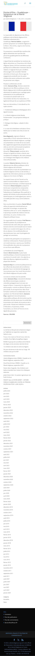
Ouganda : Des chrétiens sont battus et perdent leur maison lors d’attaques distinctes (16, 370)
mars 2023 (6, 402)
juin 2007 (6, 584)
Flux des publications (11, 617)
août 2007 (6, 579)
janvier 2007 (7, 593)
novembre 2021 (8, 446)
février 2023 (7, 404)
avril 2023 (6, 399)
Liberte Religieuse (11, 19)
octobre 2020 (7, 482)
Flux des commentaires (11, 620)
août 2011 (6, 576)
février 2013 (7, 548)
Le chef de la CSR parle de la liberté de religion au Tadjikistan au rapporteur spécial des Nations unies (16, 332)
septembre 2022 (8, 418)
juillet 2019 (6, 521)
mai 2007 (6, 587)
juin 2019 (6, 523)
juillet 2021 (6, 457)
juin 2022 (6, 427)
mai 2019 (6, 526)
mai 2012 (6, 557)
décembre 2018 (8, 540)
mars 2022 (6, 435)
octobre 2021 (7, 449)
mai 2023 (6, 396)
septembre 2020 (8, 485)
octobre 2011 (7, 570)
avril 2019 (6, 529)
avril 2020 (6, 496)
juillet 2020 (6, 490)
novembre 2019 (8, 510)
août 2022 (6, 421)
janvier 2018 (7, 543)
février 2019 (7, 535)
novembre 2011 (8, 568)
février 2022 (7, 438)
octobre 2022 (7, 416)
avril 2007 (6, 590)
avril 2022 (6, 432)
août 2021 (6, 454)
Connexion (8, 614)
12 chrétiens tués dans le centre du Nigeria (15, 347)
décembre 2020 (8, 476)
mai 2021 (6, 463)
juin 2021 (6, 460)
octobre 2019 (7, 512)
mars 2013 (6, 546)
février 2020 (7, 501)
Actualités (28, 19)
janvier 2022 (7, 440)
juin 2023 (6, 393)
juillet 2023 (6, 391)
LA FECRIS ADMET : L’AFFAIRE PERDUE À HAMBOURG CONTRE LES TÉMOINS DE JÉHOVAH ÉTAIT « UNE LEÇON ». (16, 382)
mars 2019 (6, 532)
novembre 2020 (8, 479)
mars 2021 (6, 468)
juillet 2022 (6, 424)
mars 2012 (6, 559)
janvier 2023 (7, 407)
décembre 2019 (8, 507)
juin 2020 (6, 493)
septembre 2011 (8, 573)
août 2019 (6, 518)
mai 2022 (6, 429)
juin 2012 (6, 554)
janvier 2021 (7, 474)
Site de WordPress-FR (11, 622)
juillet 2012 (6, 551)
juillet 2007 (6, 582)
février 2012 (7, 562)
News (5, 602)
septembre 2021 (8, 452)
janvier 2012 (7, 565)
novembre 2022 (8, 413)
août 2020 (6, 487)
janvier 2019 (7, 537)
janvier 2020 (7, 504)
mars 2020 (6, 499)
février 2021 (7, 471)
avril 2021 (6, 465)
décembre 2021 (8, 443)
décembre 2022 (8, 410)
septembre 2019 (8, 515)
